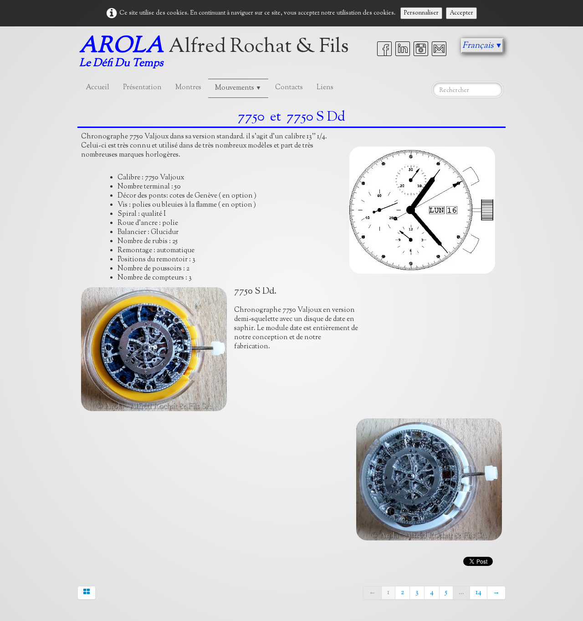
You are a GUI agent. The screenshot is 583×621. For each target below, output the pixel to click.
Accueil (97, 87)
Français (482, 46)
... (461, 592)
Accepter (461, 13)
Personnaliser (421, 13)
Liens (325, 87)
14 (478, 592)
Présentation (142, 87)
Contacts (289, 87)
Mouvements (238, 88)
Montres (188, 87)
